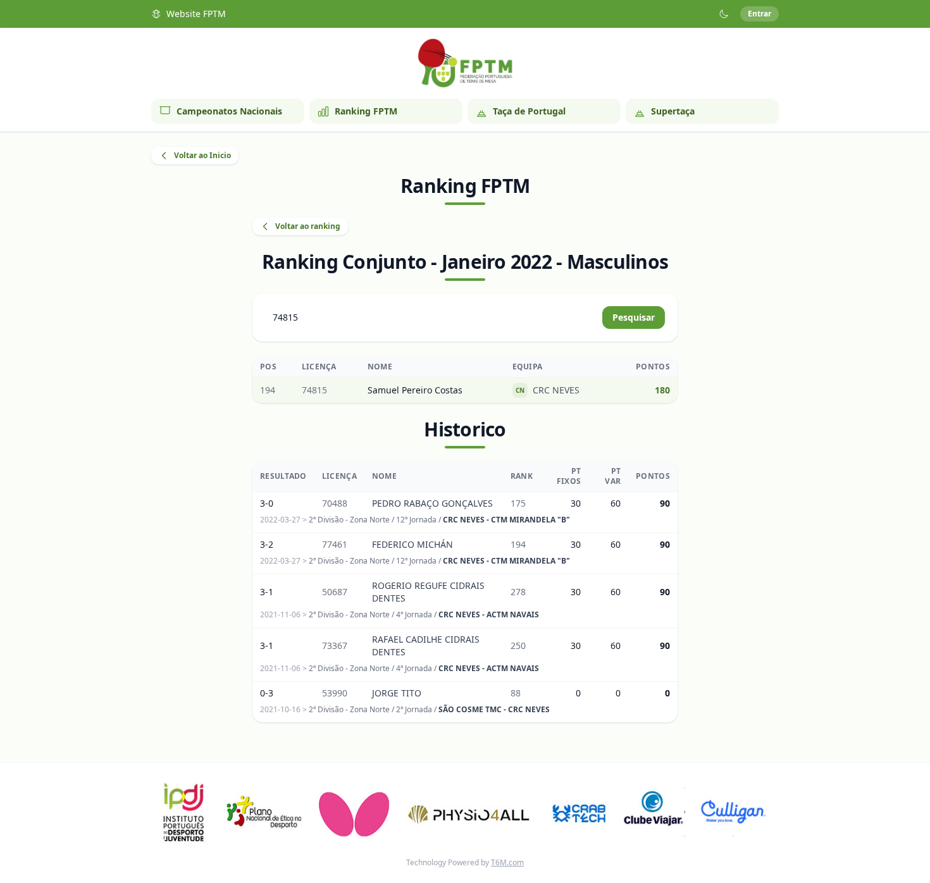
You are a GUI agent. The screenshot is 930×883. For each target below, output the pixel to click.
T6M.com (507, 862)
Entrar (759, 13)
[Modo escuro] (724, 14)
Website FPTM (196, 14)
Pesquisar (633, 317)
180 (662, 390)
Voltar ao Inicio (202, 155)
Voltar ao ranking (307, 226)
